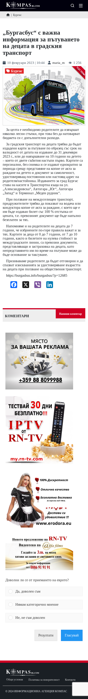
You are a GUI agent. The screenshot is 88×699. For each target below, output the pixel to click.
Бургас (16, 71)
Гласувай (72, 635)
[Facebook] (12, 285)
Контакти (70, 679)
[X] (24, 285)
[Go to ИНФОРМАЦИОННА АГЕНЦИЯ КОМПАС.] (8, 14)
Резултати (45, 635)
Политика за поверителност (44, 679)
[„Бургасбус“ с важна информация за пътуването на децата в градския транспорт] (44, 95)
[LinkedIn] (48, 285)
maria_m (58, 63)
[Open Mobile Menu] (81, 5)
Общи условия (14, 679)
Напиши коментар (70, 313)
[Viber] (36, 285)
